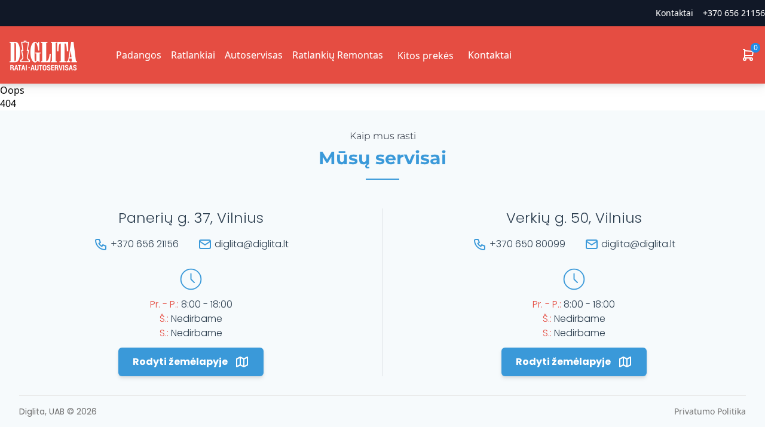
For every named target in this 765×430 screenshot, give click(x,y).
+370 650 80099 (527, 244)
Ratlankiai (193, 55)
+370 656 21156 (734, 13)
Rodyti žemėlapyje (180, 361)
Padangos (138, 55)
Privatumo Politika (710, 411)
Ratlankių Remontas (337, 55)
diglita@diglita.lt (252, 244)
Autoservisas (254, 55)
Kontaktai (490, 55)
